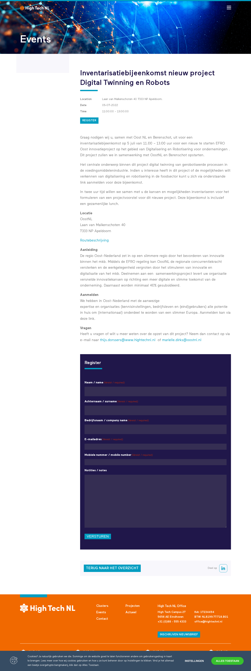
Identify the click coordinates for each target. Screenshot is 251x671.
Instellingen (194, 660)
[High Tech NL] (34, 8)
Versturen (98, 536)
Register (89, 120)
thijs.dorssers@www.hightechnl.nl (127, 340)
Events (101, 612)
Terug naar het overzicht (112, 568)
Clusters (102, 606)
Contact (102, 618)
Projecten (133, 606)
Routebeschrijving (94, 240)
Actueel (131, 612)
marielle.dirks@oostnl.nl (181, 340)
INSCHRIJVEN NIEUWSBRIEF (179, 634)
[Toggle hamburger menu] (229, 7)
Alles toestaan (227, 660)
